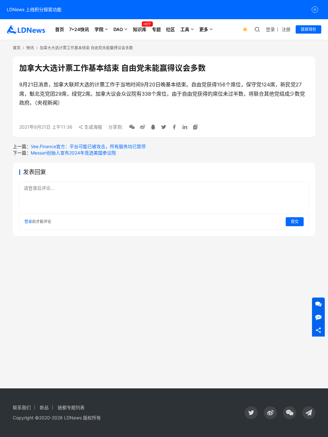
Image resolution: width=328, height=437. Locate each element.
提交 (295, 221)
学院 (98, 29)
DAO (118, 29)
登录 (270, 29)
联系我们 (22, 407)
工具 (184, 29)
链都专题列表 (71, 407)
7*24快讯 (79, 29)
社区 (170, 29)
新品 (44, 407)
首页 (59, 29)
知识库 (139, 29)
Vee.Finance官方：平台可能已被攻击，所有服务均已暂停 (88, 146)
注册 (286, 29)
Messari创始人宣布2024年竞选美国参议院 (73, 152)
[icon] (251, 412)
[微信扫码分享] (132, 127)
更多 (203, 29)
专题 (156, 29)
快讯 (30, 47)
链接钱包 (308, 29)
